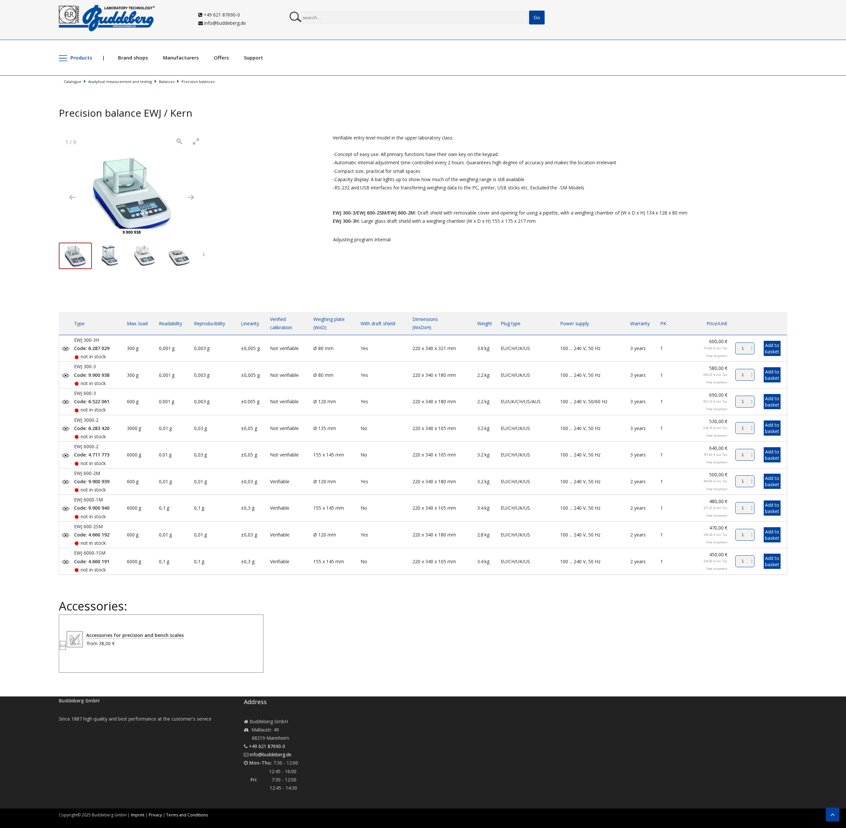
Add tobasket (772, 348)
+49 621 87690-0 (221, 15)
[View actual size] (179, 141)
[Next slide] (191, 197)
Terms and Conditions (187, 815)
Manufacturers (181, 57)
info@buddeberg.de (224, 23)
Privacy (155, 815)
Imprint (137, 815)
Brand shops (133, 57)
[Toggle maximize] (196, 141)
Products (81, 57)
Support (253, 57)
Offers (221, 57)
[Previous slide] (72, 197)
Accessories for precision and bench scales (135, 635)
